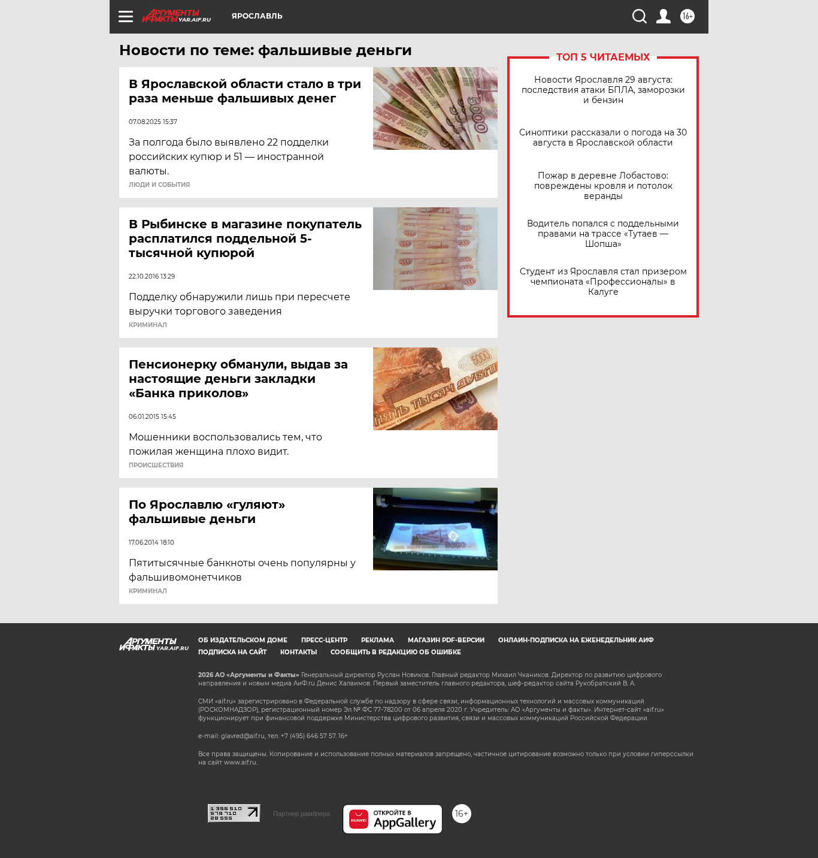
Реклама (377, 640)
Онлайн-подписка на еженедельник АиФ (576, 640)
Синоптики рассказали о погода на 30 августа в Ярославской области (603, 138)
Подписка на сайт (232, 652)
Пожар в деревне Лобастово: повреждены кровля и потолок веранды (603, 186)
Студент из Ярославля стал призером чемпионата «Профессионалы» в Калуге (603, 282)
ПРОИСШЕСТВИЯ (156, 466)
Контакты (298, 652)
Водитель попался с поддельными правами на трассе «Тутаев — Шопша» (603, 234)
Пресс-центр (324, 640)
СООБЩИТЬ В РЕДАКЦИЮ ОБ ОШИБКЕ (396, 652)
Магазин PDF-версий (446, 640)
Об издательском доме (242, 640)
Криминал (148, 325)
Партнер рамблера (301, 813)
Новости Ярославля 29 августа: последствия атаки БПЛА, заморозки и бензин (603, 90)
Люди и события (159, 185)
